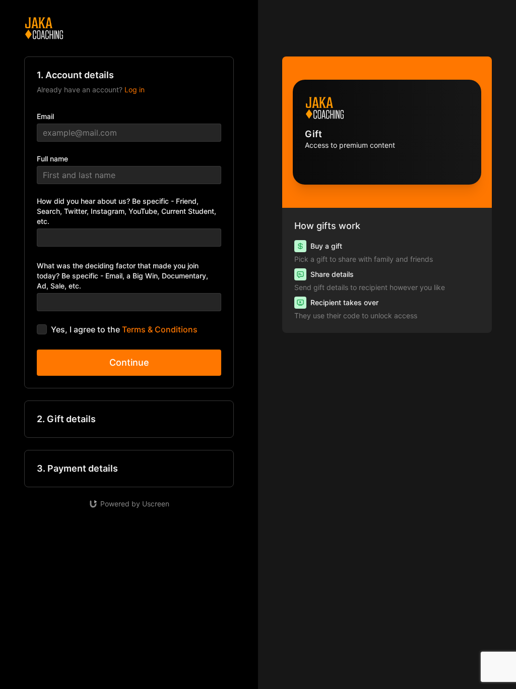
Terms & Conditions (160, 329)
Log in (134, 89)
